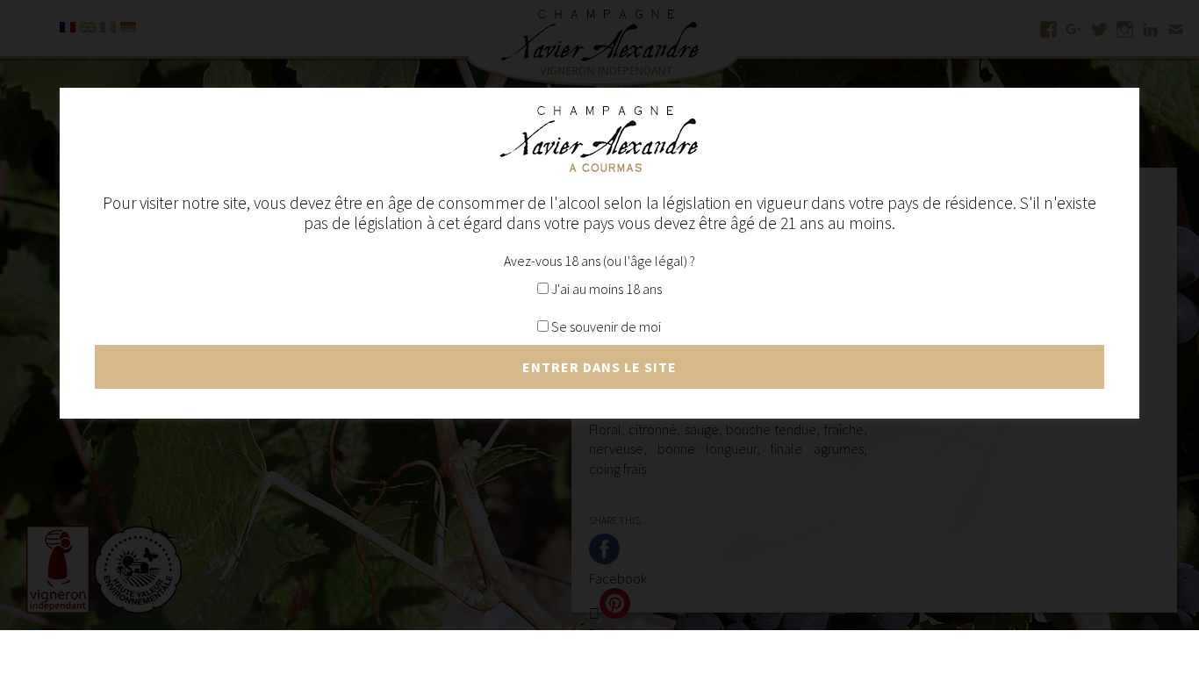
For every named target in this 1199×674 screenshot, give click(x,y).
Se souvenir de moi (605, 326)
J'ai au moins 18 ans (605, 289)
